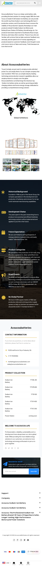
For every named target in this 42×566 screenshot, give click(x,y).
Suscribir (34, 471)
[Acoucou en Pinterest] (17, 540)
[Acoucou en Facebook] (14, 540)
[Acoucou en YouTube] (28, 540)
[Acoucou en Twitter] (24, 540)
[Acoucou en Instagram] (21, 540)
